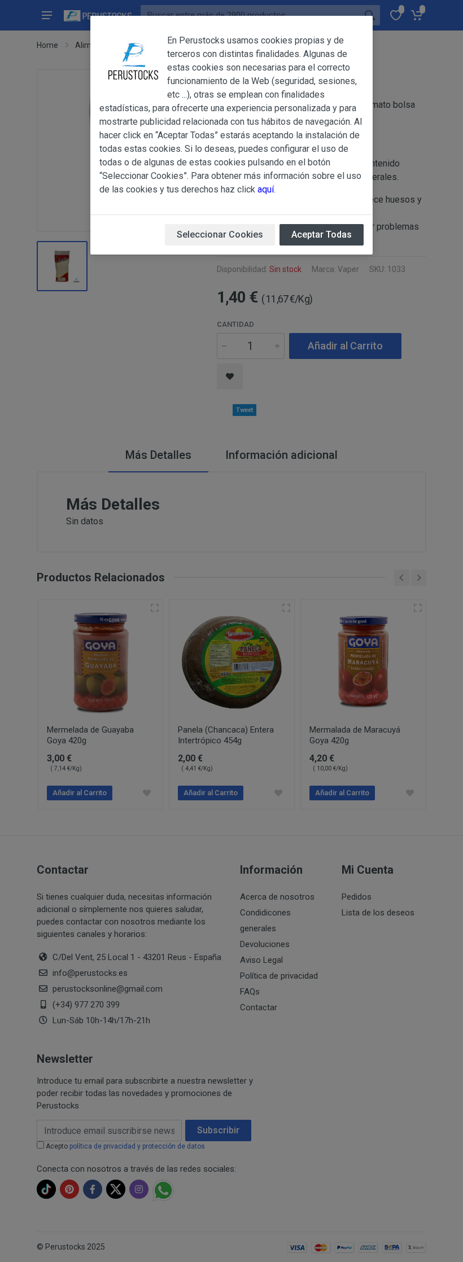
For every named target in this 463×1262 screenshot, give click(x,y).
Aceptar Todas (321, 234)
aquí (265, 189)
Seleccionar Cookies (220, 234)
